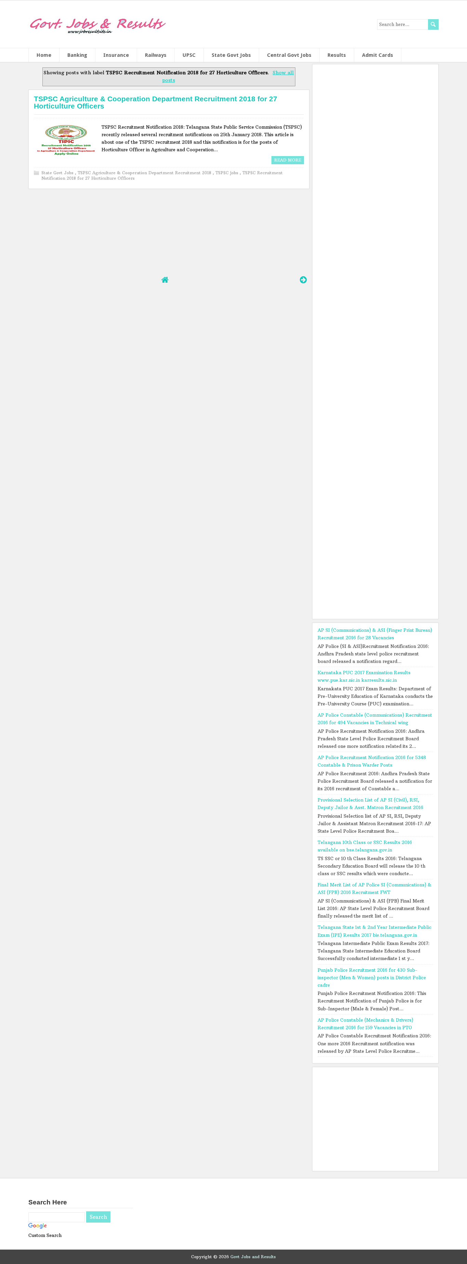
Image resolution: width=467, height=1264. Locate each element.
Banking (77, 55)
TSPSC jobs (227, 172)
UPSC (189, 55)
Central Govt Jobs (289, 55)
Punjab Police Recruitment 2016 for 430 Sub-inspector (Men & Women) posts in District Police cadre (372, 977)
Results (337, 55)
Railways (155, 55)
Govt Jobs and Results (253, 1256)
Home (44, 55)
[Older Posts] (303, 279)
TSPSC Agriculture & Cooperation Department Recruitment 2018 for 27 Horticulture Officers (155, 102)
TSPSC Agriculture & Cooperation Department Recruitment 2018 (145, 172)
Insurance (116, 55)
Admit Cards (377, 55)
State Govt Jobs (231, 55)
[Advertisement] (168, 231)
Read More (287, 160)
